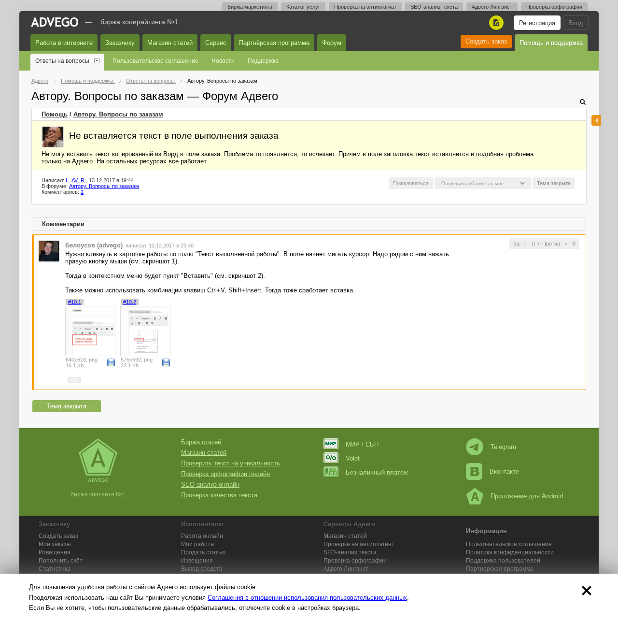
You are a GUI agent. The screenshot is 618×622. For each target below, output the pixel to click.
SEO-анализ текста (434, 7)
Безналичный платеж (377, 472)
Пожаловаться (411, 183)
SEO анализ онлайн (210, 484)
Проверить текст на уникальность (230, 463)
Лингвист (345, 568)
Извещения (54, 552)
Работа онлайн (202, 536)
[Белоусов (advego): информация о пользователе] (49, 250)
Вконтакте (504, 471)
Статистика (54, 568)
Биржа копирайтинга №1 (139, 22)
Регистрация (537, 23)
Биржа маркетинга (249, 7)
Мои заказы (55, 544)
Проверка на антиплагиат (365, 7)
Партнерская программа (500, 568)
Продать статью (203, 552)
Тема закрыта (66, 406)
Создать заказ (486, 41)
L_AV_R (75, 180)
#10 (74, 380)
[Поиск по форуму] (582, 102)
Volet (353, 458)
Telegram (503, 446)
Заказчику (120, 42)
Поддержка (263, 61)
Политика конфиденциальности (510, 552)
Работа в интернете (64, 42)
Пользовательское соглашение (155, 61)
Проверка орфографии (554, 7)
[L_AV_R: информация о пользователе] (53, 137)
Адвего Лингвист (492, 7)
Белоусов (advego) (94, 245)
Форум (331, 42)
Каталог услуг (303, 7)
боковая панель (596, 120)
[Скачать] (111, 362)
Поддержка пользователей (503, 560)
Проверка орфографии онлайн (225, 473)
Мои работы (198, 544)
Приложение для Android (527, 496)
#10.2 (129, 302)
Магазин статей (170, 42)
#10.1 (74, 302)
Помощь (55, 114)
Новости (223, 61)
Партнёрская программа (274, 42)
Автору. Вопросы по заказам (118, 114)
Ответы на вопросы (62, 61)
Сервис (215, 42)
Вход (575, 23)
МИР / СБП (362, 444)
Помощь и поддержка (551, 42)
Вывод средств (201, 568)
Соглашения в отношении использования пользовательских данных (307, 597)
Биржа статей (201, 442)
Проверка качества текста (219, 495)
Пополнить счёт (61, 560)
